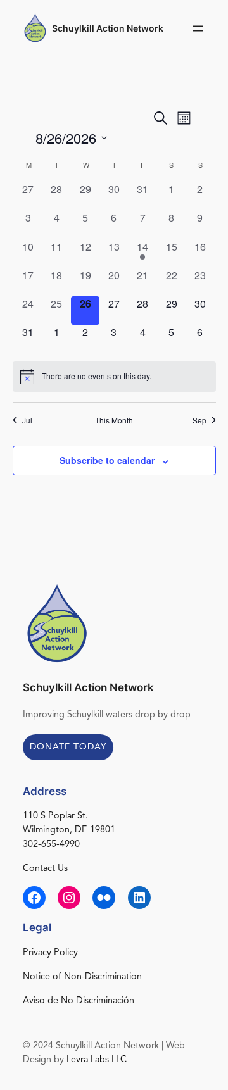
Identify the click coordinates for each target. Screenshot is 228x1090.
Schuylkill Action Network (107, 28)
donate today (68, 746)
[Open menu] (197, 28)
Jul (27, 420)
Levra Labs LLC (96, 1060)
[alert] (114, 376)
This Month (114, 420)
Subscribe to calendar (107, 460)
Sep (199, 420)
